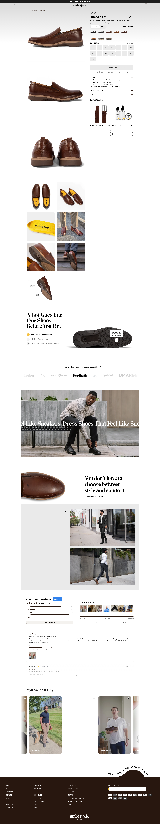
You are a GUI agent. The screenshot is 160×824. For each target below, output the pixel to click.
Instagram (37, 788)
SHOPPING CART (141, 5)
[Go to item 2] (91, 608)
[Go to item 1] (83, 608)
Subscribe (150, 789)
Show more (79, 675)
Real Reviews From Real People (124, 13)
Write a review (50, 622)
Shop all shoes (129, 5)
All (7, 788)
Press (36, 805)
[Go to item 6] (122, 608)
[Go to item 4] (106, 608)
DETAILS (89, 1)
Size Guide (129, 43)
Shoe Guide (38, 795)
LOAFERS (8, 801)
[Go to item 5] (114, 608)
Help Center (72, 792)
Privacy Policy (39, 798)
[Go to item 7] (129, 608)
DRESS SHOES (10, 792)
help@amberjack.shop (76, 798)
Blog (35, 808)
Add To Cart (123, 134)
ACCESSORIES (10, 805)
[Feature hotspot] (116, 340)
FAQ (35, 792)
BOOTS (8, 798)
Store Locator (73, 788)
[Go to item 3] (98, 608)
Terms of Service (40, 801)
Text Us (70, 795)
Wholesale (72, 805)
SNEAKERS (9, 795)
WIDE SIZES (9, 808)
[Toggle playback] (66, 511)
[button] (49, 607)
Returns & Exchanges (75, 801)
